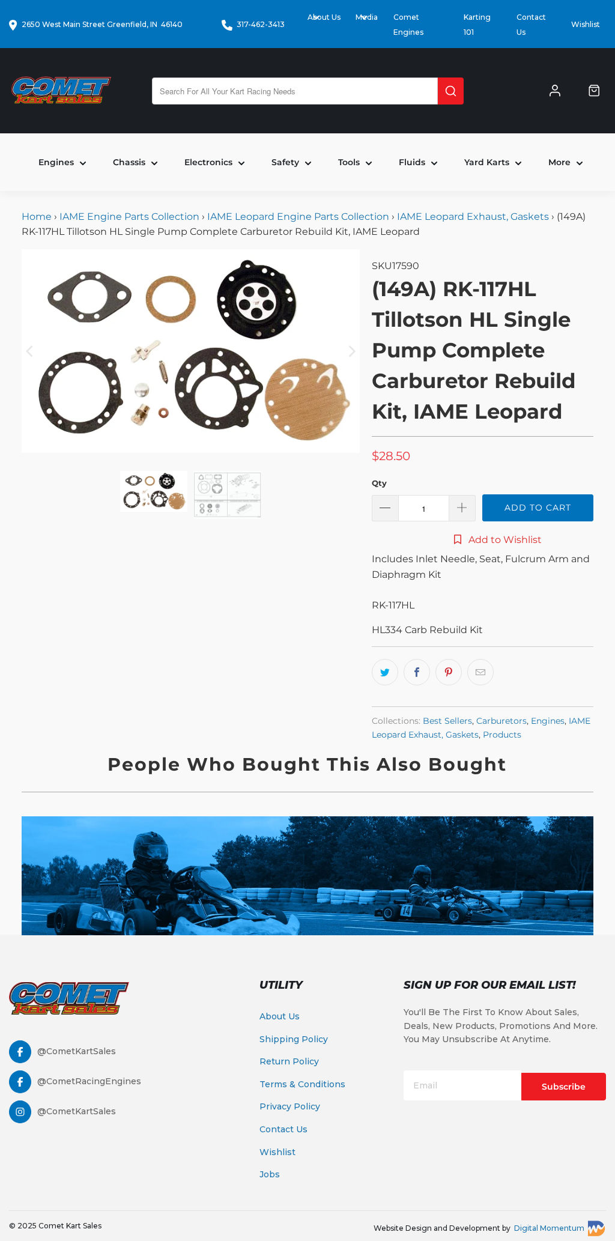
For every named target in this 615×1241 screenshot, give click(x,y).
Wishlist (585, 24)
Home (38, 216)
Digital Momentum (549, 1228)
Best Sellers (447, 720)
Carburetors (501, 720)
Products (502, 734)
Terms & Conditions (302, 1084)
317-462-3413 (261, 24)
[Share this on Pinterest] (448, 672)
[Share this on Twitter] (385, 672)
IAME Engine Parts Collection (129, 216)
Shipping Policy (293, 1039)
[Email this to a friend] (480, 672)
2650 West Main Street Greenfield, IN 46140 (102, 24)
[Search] (451, 91)
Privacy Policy (289, 1106)
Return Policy (289, 1061)
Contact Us (283, 1129)
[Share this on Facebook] (417, 672)
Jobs (269, 1174)
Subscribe (564, 1086)
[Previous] (30, 351)
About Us (279, 1016)
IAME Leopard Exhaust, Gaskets (473, 216)
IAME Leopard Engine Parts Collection (298, 216)
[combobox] (295, 91)
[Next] (350, 351)
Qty (379, 483)
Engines (548, 720)
